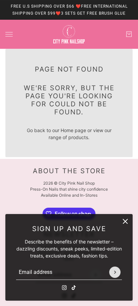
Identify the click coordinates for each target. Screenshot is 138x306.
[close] (125, 221)
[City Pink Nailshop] (69, 34)
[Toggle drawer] (9, 34)
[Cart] (129, 34)
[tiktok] (73, 287)
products (78, 137)
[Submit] (115, 272)
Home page (73, 130)
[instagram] (64, 287)
